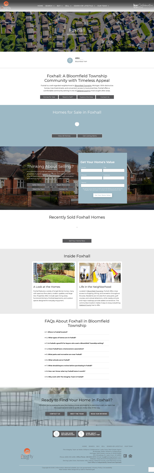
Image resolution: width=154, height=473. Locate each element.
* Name (83, 182)
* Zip (104, 167)
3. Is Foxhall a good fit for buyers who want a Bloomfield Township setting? (75, 343)
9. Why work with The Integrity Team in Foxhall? (65, 377)
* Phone (83, 175)
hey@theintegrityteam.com (111, 457)
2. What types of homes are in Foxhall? (61, 338)
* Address (106, 175)
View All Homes (64, 136)
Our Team (129, 446)
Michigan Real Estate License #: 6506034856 (105, 453)
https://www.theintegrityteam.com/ (109, 459)
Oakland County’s (83, 91)
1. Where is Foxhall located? (57, 332)
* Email (83, 167)
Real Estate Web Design (68, 469)
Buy (98, 446)
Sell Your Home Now (77, 241)
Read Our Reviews (99, 414)
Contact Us (105, 97)
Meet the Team (77, 414)
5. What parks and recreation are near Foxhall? (64, 354)
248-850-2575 (91, 457)
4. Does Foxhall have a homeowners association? (65, 349)
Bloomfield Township (83, 86)
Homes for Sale (49, 97)
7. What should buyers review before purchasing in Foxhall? (69, 366)
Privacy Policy (97, 467)
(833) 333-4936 (70, 457)
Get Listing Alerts (90, 136)
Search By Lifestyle (115, 446)
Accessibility (107, 467)
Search (92, 446)
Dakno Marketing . (88, 469)
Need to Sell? (67, 97)
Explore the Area (86, 97)
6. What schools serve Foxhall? (58, 360)
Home (40, 6)
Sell (103, 446)
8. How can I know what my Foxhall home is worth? (65, 371)
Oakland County (85, 305)
